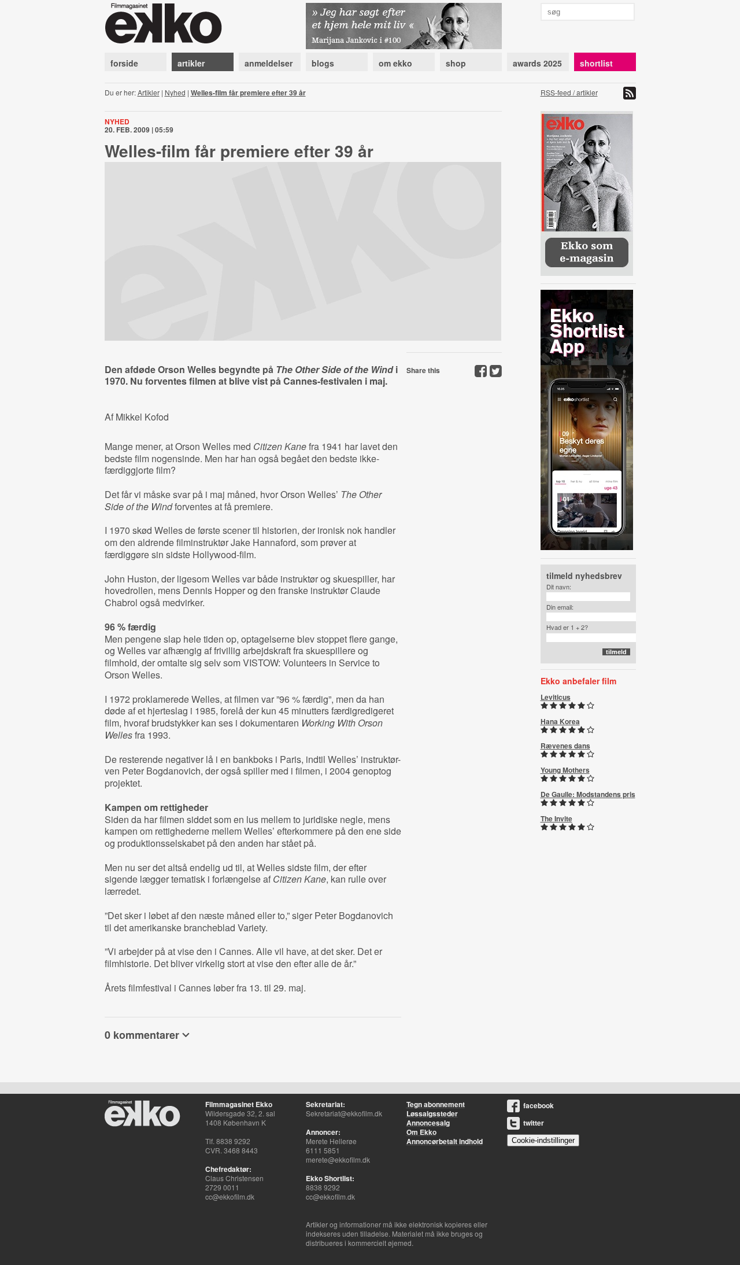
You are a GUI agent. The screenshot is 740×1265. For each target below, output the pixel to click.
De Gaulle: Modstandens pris (588, 794)
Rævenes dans (565, 746)
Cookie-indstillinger (543, 1140)
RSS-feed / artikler (569, 92)
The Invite (556, 818)
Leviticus (556, 697)
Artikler (149, 92)
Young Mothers (565, 770)
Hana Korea (560, 721)
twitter (533, 1123)
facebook (538, 1105)
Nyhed (175, 92)
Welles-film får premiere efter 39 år (248, 92)
